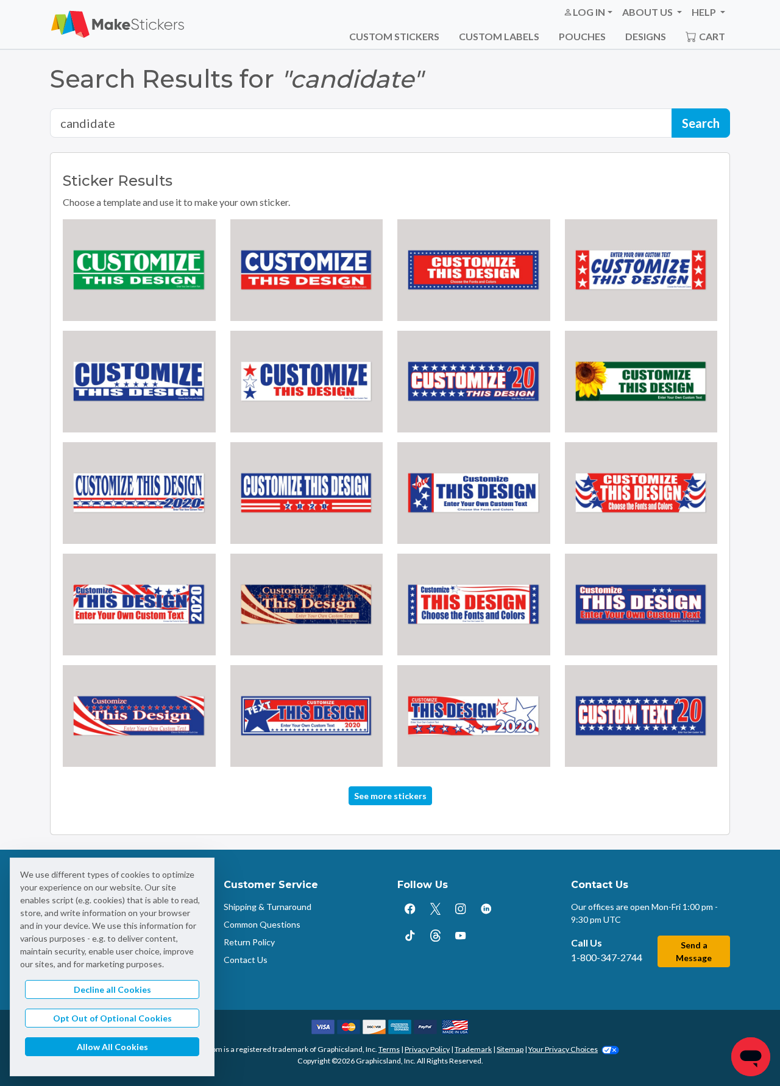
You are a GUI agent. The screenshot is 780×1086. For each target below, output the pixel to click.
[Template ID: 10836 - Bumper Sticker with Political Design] (139, 716)
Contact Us (246, 959)
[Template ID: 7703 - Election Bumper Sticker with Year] (306, 493)
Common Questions (262, 924)
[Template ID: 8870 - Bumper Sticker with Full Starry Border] (473, 270)
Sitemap (510, 1049)
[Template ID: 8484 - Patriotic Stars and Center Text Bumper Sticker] (641, 493)
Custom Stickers (394, 36)
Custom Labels (499, 36)
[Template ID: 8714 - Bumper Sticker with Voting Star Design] (473, 493)
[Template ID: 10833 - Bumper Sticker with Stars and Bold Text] (641, 604)
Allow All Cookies (112, 1047)
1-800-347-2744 (606, 957)
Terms (389, 1049)
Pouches (582, 36)
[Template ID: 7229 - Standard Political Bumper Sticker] (306, 270)
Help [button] (705, 12)
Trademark (473, 1049)
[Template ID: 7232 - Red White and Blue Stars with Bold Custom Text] (306, 381)
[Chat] (750, 1056)
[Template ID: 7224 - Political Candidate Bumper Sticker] (641, 270)
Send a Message (694, 951)
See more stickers (390, 796)
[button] (587, 12)
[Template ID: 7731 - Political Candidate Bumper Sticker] (473, 381)
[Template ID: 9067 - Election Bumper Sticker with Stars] (641, 716)
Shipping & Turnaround (267, 906)
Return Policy (249, 942)
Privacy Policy (427, 1049)
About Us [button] (648, 12)
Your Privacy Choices (563, 1049)
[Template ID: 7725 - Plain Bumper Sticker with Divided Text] (139, 270)
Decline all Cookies (112, 989)
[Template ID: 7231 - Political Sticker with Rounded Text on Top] (139, 381)
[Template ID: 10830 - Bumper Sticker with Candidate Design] (139, 604)
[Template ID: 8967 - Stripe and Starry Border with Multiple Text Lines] (306, 716)
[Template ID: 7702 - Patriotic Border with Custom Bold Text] (139, 493)
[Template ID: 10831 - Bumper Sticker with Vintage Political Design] (306, 604)
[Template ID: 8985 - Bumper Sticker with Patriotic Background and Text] (473, 716)
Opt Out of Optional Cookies (112, 1018)
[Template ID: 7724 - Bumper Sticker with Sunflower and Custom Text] (641, 381)
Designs (645, 36)
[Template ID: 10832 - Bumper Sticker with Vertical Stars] (473, 604)
